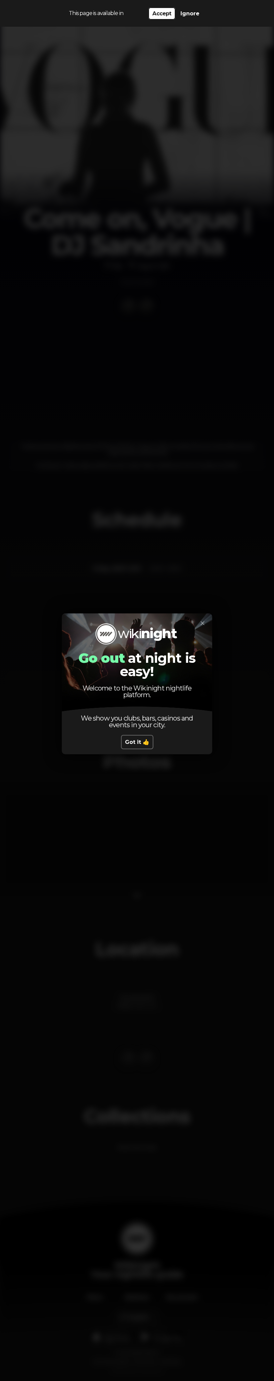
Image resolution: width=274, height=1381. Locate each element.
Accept (161, 13)
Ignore (189, 13)
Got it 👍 (137, 742)
